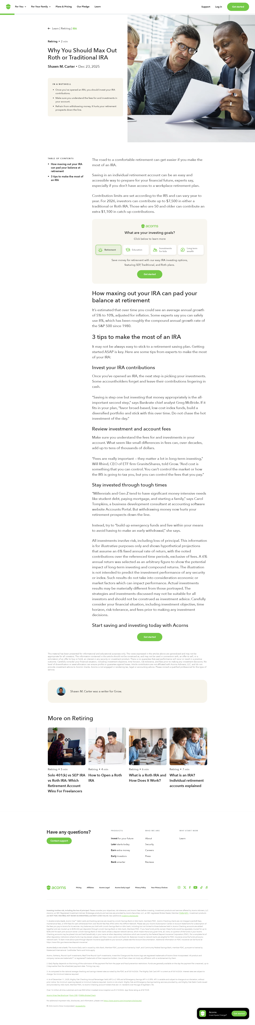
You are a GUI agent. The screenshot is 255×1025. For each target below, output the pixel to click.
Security (149, 844)
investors (119, 856)
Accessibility (80, 1006)
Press (148, 856)
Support (205, 6)
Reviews (149, 862)
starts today (120, 844)
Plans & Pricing (64, 6)
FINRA (181, 913)
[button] (207, 887)
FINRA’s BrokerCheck (87, 995)
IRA (75, 28)
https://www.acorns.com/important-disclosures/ (123, 1001)
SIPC (187, 913)
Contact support (59, 840)
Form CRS (73, 995)
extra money (120, 850)
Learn (98, 6)
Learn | (56, 28)
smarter (118, 862)
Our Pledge (83, 6)
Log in (218, 6)
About (148, 838)
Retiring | (66, 28)
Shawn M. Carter (61, 66)
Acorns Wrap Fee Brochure (57, 995)
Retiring (52, 41)
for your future (122, 838)
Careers (149, 850)
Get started (238, 6)
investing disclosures (129, 916)
